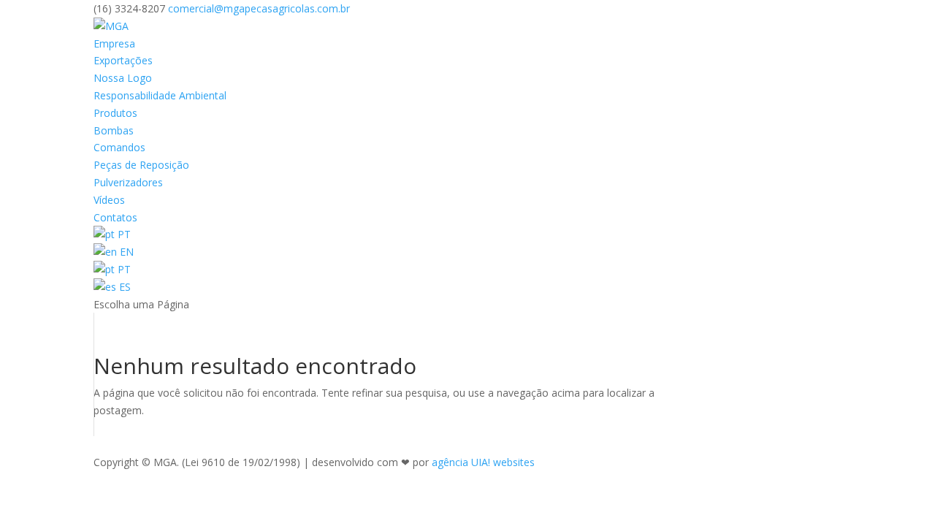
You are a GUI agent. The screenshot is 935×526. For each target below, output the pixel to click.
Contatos (115, 217)
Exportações (123, 60)
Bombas (114, 130)
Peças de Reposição (141, 165)
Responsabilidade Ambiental (160, 95)
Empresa (114, 43)
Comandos (119, 147)
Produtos (115, 113)
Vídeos (109, 200)
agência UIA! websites (483, 462)
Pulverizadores (128, 182)
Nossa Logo (123, 78)
